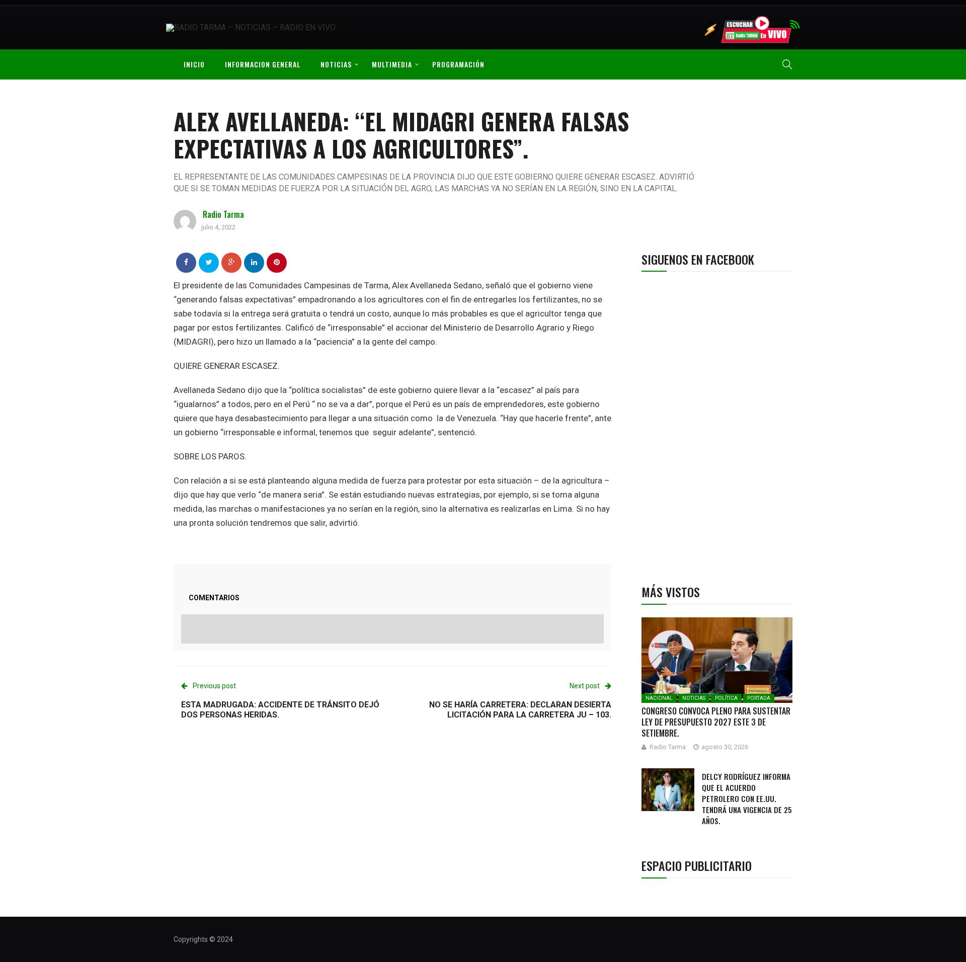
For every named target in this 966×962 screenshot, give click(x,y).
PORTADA (758, 698)
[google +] (231, 262)
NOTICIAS (336, 64)
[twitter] (209, 262)
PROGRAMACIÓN (458, 64)
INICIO (194, 64)
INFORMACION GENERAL (262, 64)
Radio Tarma (223, 214)
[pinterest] (277, 262)
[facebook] (186, 262)
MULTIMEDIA (392, 64)
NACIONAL (659, 698)
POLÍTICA (726, 698)
